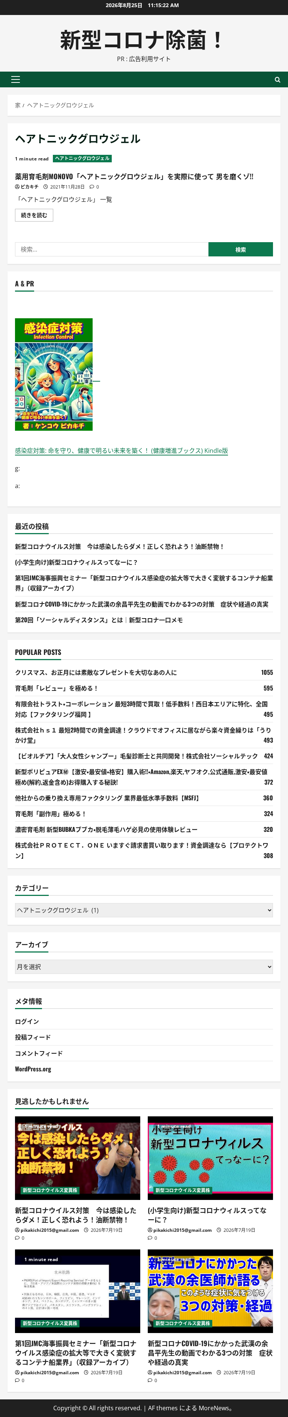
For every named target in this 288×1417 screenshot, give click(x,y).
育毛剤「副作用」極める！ (51, 813)
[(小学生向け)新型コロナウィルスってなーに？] (210, 1158)
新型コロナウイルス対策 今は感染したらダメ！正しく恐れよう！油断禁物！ (120, 546)
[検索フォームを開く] (277, 79)
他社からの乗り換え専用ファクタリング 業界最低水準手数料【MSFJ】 (108, 797)
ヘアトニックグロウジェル (82, 158)
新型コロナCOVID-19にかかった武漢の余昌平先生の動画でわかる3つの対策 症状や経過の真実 (141, 603)
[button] (16, 79)
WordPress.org (33, 1068)
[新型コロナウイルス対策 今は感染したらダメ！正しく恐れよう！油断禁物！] (77, 1158)
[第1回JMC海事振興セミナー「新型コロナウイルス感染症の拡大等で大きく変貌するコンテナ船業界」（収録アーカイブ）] (77, 1291)
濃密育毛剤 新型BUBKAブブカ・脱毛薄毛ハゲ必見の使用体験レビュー (106, 829)
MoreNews (214, 1408)
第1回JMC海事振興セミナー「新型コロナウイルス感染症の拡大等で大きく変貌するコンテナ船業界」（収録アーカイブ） (75, 1352)
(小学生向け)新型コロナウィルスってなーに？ (76, 561)
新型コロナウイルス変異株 (50, 1190)
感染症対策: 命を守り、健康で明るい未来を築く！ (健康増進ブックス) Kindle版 (121, 450)
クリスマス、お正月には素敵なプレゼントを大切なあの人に (96, 672)
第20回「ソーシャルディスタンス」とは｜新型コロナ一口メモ (99, 619)
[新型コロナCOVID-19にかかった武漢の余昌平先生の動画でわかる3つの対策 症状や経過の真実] (210, 1291)
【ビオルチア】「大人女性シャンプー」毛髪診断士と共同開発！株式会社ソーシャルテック (136, 755)
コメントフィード (39, 1053)
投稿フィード (33, 1036)
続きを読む (37, 216)
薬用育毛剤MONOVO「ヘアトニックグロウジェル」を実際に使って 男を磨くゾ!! (134, 176)
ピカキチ (30, 187)
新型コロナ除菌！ (144, 38)
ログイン (27, 1021)
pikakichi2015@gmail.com (50, 1230)
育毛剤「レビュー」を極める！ (57, 687)
